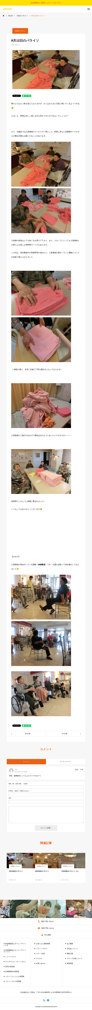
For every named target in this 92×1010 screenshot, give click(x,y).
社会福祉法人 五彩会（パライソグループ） (46, 3)
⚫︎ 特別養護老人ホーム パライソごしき (14, 944)
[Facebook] (48, 1000)
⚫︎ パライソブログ (40, 948)
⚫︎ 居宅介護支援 (9, 966)
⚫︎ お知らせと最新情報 (42, 943)
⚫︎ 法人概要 (69, 943)
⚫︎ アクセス (38, 958)
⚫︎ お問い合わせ (39, 963)
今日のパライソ (20, 31)
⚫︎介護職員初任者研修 (11, 971)
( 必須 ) (18, 783)
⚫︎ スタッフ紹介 (39, 953)
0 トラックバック (65, 761)
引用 (81, 769)
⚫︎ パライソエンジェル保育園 (13, 976)
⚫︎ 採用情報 (69, 963)
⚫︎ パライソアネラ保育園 (12, 981)
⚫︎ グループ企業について (73, 958)
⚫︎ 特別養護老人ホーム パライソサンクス (14, 950)
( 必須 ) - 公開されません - (19, 791)
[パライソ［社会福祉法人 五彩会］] (9, 9)
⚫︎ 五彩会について (71, 948)
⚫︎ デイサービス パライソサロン (14, 961)
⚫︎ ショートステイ (9, 956)
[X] (44, 1000)
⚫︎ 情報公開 (69, 953)
